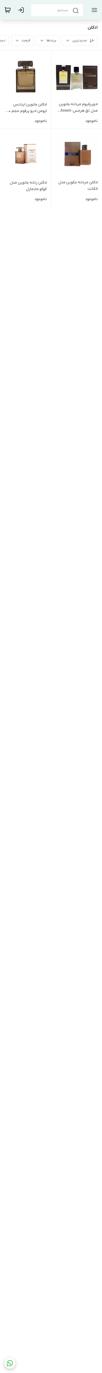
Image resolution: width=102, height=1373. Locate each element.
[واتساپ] (9, 1363)
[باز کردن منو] (93, 10)
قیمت (26, 40)
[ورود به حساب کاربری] (22, 10)
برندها (51, 40)
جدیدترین (79, 40)
